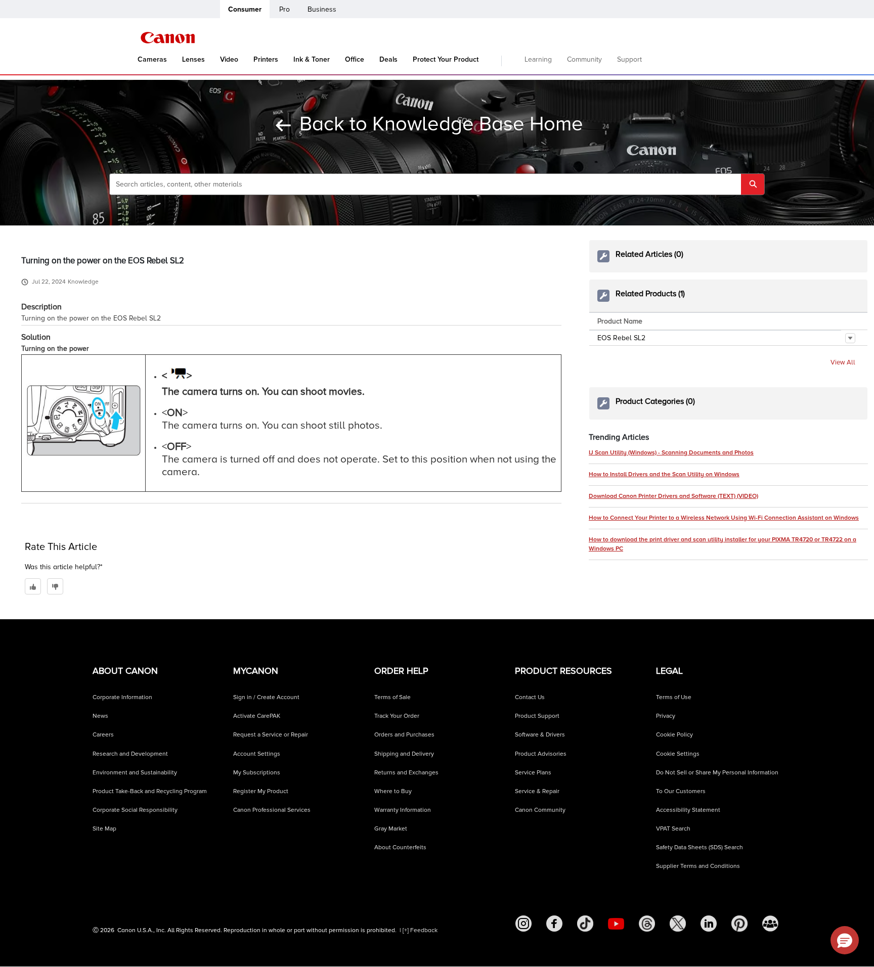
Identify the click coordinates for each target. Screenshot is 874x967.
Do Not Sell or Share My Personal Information (717, 772)
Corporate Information (122, 697)
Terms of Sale (392, 697)
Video (229, 59)
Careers (103, 735)
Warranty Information (402, 810)
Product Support (537, 716)
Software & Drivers (540, 735)
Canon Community (540, 810)
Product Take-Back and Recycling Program (150, 791)
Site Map (104, 829)
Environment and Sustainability (135, 772)
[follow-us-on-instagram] (523, 923)
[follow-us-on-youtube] (616, 923)
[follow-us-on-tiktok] (585, 923)
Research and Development (130, 754)
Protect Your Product (445, 59)
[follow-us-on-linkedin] (709, 923)
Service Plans (533, 772)
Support (629, 59)
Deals (388, 59)
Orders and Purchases (404, 735)
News (100, 716)
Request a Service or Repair (270, 735)
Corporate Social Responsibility (135, 810)
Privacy (665, 716)
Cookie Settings (678, 754)
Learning (538, 59)
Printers (265, 59)
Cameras (152, 59)
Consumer (244, 9)
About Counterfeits (400, 847)
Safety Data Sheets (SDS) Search (699, 847)
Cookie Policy (674, 735)
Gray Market (390, 829)
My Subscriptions (256, 772)
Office (354, 59)
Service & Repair (537, 791)
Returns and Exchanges (406, 772)
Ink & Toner (311, 59)
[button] (850, 338)
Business (322, 9)
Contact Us (530, 697)
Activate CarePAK (256, 716)
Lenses (193, 59)
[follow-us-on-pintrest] (739, 923)
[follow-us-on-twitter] (678, 923)
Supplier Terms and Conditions (698, 866)
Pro (284, 9)
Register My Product (260, 791)
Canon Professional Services (272, 810)
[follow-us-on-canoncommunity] (770, 923)
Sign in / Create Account (266, 697)
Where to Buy (393, 791)
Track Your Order (396, 716)
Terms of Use (673, 697)
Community (584, 59)
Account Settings (256, 754)
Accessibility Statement (688, 810)
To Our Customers (681, 791)
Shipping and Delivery (404, 754)
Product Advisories (540, 754)
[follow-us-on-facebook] (554, 923)
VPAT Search (673, 829)
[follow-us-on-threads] (647, 923)
